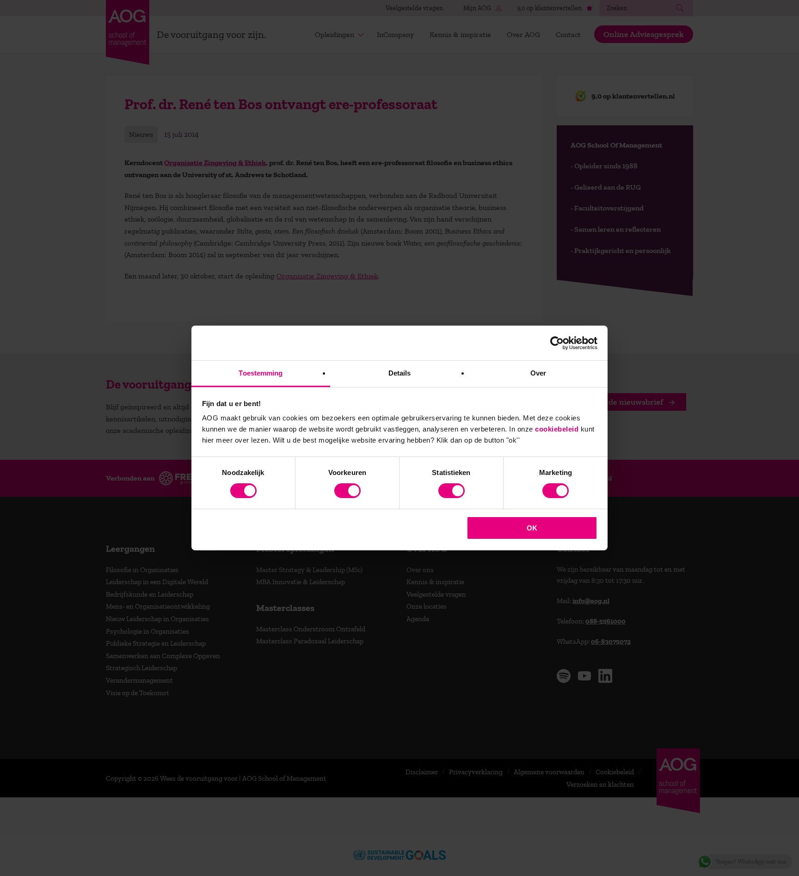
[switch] (347, 490)
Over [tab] (538, 373)
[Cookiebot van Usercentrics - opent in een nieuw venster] (556, 343)
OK (532, 528)
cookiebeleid (556, 429)
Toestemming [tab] (261, 373)
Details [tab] (399, 373)
